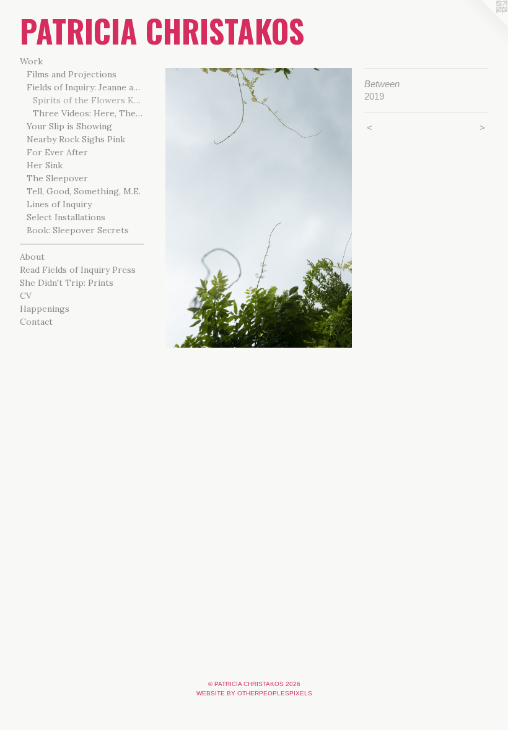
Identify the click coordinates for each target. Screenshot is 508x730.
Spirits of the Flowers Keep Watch (88, 100)
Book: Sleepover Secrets (78, 230)
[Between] (258, 208)
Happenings (44, 308)
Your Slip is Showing (69, 126)
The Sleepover (57, 178)
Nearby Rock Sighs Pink (76, 139)
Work (31, 61)
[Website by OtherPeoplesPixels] (483, 24)
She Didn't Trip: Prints (66, 282)
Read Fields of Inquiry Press (78, 269)
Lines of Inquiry (59, 204)
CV (26, 295)
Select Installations (66, 217)
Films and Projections (71, 74)
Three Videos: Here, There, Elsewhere (88, 113)
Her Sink (45, 165)
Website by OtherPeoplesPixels (254, 693)
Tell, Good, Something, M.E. (84, 191)
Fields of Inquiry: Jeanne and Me (85, 87)
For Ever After (57, 152)
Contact (36, 321)
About (32, 256)
